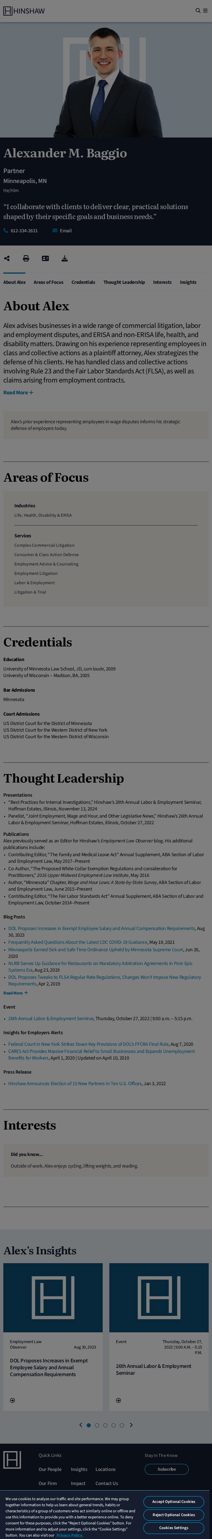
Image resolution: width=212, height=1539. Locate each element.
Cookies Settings (173, 1528)
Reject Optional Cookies (174, 1515)
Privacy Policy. (70, 1535)
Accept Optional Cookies (173, 1502)
